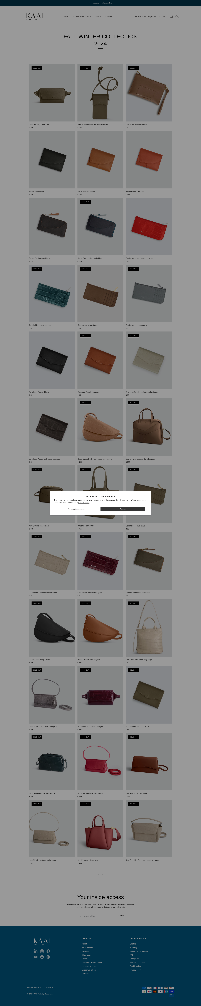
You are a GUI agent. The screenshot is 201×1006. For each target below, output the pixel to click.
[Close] (144, 495)
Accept (123, 509)
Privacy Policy (84, 503)
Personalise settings (76, 509)
